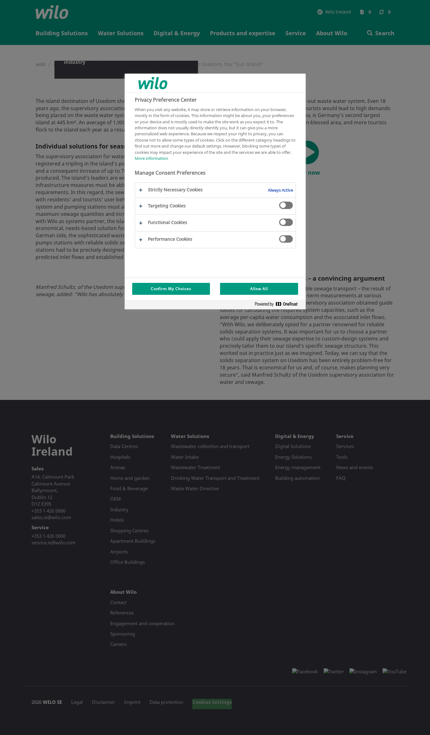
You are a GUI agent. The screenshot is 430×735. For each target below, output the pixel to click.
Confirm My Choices (171, 288)
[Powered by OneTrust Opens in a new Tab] (279, 305)
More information (151, 158)
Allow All (259, 288)
